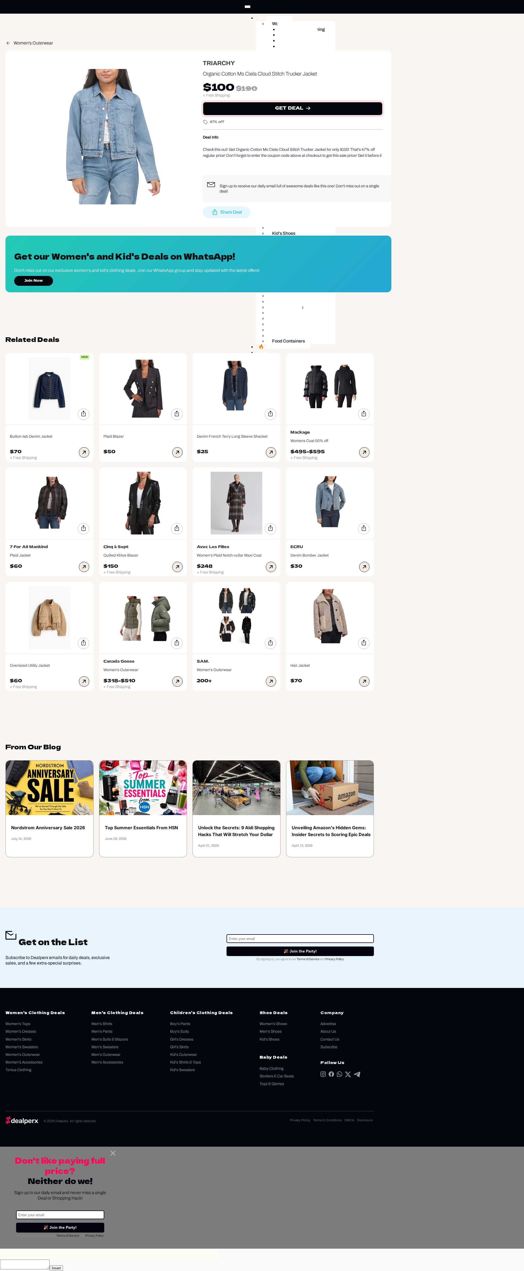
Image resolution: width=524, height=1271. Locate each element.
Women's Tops (17, 1024)
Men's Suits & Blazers (109, 1039)
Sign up (226, 186)
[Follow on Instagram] (323, 1075)
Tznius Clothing (18, 1070)
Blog (262, 352)
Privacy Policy (334, 959)
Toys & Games (272, 1084)
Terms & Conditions (327, 1120)
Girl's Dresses (181, 1039)
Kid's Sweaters (182, 1070)
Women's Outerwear (33, 43)
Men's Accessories (107, 1062)
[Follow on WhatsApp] (339, 1075)
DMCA (349, 1120)
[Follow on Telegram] (357, 1075)
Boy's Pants (180, 1024)
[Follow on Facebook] (331, 1075)
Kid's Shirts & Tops (185, 1062)
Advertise (328, 1024)
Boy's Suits (179, 1031)
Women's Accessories (24, 1062)
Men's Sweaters (104, 1047)
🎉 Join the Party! (300, 951)
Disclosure (365, 1120)
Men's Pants (101, 1031)
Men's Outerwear (105, 1055)
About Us (328, 1031)
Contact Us (329, 1039)
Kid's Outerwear (183, 1055)
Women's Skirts (18, 1039)
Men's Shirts (101, 1024)
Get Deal (289, 108)
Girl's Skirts (179, 1047)
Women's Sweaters (21, 1047)
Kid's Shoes (269, 1039)
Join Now (33, 281)
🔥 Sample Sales (275, 346)
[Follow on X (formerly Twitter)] (348, 1075)
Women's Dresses (20, 1031)
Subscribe (328, 1047)
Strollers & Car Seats (277, 1076)
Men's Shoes (271, 1031)
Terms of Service (308, 959)
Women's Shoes (273, 1024)
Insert (56, 1268)
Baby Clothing (272, 1068)
